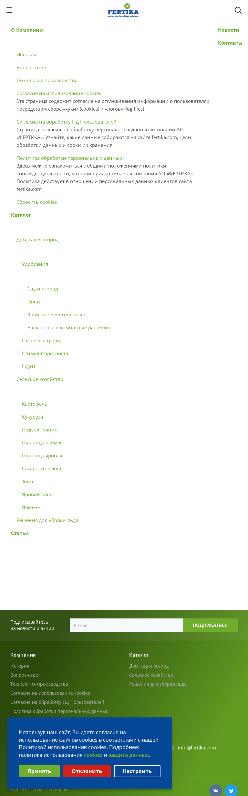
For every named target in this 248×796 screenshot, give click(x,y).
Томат (28, 481)
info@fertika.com (197, 747)
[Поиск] (238, 10)
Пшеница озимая (42, 442)
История (26, 54)
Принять (39, 771)
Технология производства (47, 80)
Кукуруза (32, 416)
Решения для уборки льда (47, 520)
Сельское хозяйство (39, 379)
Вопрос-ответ (32, 67)
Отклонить (87, 771)
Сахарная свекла (41, 468)
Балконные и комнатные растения (68, 327)
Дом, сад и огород (37, 239)
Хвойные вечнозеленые (56, 314)
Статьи (20, 533)
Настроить (137, 771)
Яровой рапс (37, 494)
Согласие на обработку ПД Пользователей (66, 121)
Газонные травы (41, 340)
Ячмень (31, 507)
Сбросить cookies (36, 202)
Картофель (34, 403)
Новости (228, 30)
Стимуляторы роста (45, 353)
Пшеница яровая (42, 455)
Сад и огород (42, 288)
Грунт (29, 366)
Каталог (21, 215)
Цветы (35, 301)
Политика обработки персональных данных (69, 158)
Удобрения (35, 264)
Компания (23, 654)
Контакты (230, 42)
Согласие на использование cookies (58, 93)
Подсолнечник (39, 429)
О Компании (27, 30)
